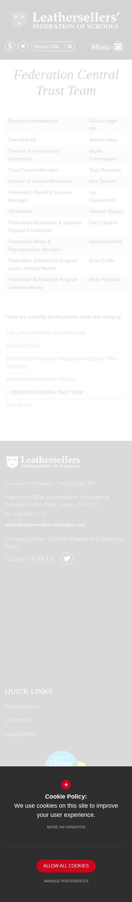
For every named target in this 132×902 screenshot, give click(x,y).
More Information (66, 827)
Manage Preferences (66, 881)
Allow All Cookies (66, 865)
